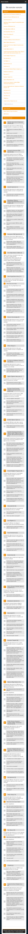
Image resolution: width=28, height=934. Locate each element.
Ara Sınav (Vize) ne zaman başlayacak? (15, 768)
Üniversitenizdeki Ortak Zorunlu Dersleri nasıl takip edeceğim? (15, 739)
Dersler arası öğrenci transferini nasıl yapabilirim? (14, 454)
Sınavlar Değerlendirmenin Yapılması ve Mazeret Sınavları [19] (15, 750)
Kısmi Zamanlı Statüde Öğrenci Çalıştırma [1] (15, 586)
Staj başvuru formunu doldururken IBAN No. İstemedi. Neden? (15, 785)
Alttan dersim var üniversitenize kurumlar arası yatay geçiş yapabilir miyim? (15, 810)
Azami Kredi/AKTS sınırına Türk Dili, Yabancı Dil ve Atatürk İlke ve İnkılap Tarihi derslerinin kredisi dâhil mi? (14, 306)
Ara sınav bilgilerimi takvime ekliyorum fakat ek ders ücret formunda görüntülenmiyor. (14, 402)
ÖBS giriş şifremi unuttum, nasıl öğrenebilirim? (13, 710)
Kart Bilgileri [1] (11, 520)
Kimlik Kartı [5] (11, 555)
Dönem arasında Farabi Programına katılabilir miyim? (14, 491)
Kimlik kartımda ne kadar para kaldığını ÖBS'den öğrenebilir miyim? (15, 527)
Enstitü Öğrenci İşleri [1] (13, 420)
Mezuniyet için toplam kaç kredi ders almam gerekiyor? (14, 632)
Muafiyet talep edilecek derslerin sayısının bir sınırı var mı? (15, 665)
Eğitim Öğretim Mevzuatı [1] (14, 376)
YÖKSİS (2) (6, 98)
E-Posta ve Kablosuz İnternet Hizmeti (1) (12, 39)
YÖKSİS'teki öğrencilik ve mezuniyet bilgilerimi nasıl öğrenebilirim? (14, 878)
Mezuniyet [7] (10, 613)
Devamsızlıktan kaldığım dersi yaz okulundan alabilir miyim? (13, 325)
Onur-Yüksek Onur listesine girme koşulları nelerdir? (13, 913)
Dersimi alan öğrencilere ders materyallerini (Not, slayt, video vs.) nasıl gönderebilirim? (15, 164)
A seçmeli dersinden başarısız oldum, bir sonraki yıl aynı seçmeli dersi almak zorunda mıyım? (15, 291)
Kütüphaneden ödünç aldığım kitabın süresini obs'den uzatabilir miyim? (14, 607)
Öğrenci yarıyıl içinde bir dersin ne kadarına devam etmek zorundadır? (14, 340)
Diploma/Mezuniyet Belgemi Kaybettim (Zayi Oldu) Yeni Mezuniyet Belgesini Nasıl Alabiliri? (14, 215)
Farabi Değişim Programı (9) (9, 55)
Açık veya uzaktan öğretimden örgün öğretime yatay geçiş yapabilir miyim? (14, 806)
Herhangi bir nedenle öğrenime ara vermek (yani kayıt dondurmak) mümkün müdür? (15, 545)
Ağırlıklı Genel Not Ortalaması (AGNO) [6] (15, 122)
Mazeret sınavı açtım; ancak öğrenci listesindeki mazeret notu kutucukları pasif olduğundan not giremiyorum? (15, 173)
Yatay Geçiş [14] (11, 794)
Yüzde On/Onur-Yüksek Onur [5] (14, 884)
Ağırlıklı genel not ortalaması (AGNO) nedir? (14, 130)
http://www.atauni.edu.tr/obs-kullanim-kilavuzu (14, 689)
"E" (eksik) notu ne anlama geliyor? (14, 758)
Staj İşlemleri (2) (7, 90)
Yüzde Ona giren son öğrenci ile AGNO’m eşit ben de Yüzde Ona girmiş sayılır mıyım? (15, 918)
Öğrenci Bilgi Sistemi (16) (9, 79)
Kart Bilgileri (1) (7, 61)
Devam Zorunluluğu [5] (13, 317)
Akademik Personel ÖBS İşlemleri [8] (13, 151)
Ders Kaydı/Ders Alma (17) (9, 31)
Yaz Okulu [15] (11, 830)
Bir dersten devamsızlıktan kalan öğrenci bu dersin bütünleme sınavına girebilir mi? (15, 772)
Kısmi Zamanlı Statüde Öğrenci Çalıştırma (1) (13, 69)
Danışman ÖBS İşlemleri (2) (9, 26)
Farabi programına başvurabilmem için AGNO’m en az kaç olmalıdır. (15, 495)
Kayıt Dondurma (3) (8, 63)
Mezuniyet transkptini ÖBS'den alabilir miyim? (14, 223)
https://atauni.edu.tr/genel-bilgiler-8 (14, 837)
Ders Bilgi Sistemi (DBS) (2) (9, 29)
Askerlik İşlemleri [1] (12, 187)
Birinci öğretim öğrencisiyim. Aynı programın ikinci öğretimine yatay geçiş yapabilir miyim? (15, 815)
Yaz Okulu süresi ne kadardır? (13, 860)
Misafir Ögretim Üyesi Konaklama (10, 111)
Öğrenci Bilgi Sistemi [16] (14, 682)
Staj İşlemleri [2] (11, 777)
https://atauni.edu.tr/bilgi (12, 283)
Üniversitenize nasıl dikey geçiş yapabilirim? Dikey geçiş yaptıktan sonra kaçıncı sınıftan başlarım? (15, 354)
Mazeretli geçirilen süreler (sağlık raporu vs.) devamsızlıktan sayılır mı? (15, 336)
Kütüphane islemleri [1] (13, 601)
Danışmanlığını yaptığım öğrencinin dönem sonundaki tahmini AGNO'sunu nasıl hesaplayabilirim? (14, 243)
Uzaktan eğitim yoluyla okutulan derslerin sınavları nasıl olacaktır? (15, 743)
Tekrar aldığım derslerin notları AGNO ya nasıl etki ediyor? (15, 141)
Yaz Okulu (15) (7, 95)
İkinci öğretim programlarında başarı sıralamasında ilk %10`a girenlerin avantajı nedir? (15, 909)
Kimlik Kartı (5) (7, 66)
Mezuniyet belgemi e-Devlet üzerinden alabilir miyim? (14, 628)
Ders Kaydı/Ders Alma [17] (14, 276)
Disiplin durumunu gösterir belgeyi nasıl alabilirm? (15, 220)
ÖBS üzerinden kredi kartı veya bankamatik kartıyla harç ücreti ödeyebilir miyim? (15, 715)
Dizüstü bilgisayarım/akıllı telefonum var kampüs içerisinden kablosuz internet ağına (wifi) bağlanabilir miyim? (15, 370)
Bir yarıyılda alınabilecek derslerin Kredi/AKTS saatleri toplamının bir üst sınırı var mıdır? (14, 311)
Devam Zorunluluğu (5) (8, 34)
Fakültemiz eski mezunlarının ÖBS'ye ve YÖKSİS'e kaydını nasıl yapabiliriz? (15, 465)
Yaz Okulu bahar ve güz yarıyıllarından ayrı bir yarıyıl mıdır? (14, 855)
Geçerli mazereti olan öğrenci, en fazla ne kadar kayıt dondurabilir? (15, 540)
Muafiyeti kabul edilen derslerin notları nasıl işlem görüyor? (14, 669)
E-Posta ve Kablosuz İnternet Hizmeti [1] (15, 361)
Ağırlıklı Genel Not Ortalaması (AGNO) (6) (12, 14)
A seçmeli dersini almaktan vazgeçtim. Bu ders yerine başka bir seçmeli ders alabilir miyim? (15, 296)
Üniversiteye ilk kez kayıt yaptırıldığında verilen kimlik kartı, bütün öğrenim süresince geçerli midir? (15, 580)
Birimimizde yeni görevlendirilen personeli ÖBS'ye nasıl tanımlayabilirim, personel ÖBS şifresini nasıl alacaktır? (15, 449)
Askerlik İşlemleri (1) (8, 19)
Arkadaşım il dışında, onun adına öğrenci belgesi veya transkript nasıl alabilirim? (15, 211)
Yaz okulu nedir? (10, 858)
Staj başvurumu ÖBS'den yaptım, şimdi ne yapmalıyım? (15, 789)
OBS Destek (6, 114)
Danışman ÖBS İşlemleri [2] (14, 234)
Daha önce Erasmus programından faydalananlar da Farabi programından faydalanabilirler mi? (15, 487)
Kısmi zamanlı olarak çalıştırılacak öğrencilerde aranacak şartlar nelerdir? (15, 595)
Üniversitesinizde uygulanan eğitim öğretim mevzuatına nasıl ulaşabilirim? (14, 383)
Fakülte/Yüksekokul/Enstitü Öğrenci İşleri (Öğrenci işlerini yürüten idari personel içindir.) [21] (15, 434)
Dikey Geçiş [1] (11, 345)
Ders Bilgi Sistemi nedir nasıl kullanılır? (14, 694)
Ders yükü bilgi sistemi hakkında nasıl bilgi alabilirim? (15, 406)
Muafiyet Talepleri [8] (12, 640)
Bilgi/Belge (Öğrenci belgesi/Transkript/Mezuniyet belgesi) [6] (14, 201)
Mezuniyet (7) (6, 74)
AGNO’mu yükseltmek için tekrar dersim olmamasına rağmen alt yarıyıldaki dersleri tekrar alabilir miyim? (15, 301)
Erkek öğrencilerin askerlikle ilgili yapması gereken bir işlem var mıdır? (15, 195)
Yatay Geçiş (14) (7, 93)
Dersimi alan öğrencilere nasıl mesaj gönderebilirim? (14, 168)
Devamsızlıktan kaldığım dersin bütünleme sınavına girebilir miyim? (15, 329)
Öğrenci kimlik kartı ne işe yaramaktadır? (15, 570)
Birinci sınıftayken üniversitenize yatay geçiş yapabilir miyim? (14, 819)
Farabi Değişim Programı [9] (14, 471)
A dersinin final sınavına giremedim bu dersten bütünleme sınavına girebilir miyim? (14, 762)
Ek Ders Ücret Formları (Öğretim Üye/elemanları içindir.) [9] (13, 390)
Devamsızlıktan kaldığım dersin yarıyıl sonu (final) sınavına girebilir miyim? (14, 332)
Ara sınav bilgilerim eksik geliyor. (13, 398)
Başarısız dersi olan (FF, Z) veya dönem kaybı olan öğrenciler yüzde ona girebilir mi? (15, 894)
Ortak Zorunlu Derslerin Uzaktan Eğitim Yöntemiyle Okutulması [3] (14, 722)
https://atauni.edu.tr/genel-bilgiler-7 (14, 801)
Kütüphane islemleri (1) (8, 71)
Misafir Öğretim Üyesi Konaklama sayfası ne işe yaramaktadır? (15, 426)
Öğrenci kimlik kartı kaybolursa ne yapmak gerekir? (14, 567)
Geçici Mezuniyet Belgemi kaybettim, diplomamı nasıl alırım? (14, 621)
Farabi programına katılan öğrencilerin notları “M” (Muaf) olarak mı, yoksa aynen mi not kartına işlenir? (15, 500)
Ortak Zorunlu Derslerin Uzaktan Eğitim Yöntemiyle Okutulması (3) (12, 83)
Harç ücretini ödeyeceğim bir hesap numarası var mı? (14, 512)
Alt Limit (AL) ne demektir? (12, 766)
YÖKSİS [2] (10, 865)
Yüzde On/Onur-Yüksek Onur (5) (10, 101)
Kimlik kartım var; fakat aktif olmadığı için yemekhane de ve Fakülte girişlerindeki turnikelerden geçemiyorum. (15, 562)
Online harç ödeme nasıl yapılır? (13, 515)
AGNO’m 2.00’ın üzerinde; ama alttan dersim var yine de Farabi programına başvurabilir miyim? (14, 137)
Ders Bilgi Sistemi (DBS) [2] (14, 253)
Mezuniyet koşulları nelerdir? (12, 635)
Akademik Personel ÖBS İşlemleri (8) (11, 17)
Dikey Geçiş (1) (7, 37)
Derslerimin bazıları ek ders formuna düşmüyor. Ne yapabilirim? (14, 410)
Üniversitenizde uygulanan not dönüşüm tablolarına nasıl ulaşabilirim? (15, 145)
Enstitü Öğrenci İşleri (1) (9, 49)
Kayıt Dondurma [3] (12, 532)
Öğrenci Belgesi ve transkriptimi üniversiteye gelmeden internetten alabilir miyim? (15, 228)
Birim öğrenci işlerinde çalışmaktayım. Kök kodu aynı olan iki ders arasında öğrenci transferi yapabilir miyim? (15, 444)
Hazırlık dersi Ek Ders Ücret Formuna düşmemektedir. (14, 414)
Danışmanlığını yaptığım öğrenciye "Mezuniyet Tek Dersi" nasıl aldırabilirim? (15, 247)
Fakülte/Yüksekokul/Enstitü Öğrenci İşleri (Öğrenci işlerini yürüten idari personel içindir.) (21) (14, 52)
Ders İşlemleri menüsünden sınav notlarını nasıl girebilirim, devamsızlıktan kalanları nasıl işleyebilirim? (15, 159)
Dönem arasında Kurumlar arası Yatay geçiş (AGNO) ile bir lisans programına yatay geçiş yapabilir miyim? (14, 824)
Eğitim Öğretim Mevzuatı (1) (9, 42)
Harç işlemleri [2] (11, 506)
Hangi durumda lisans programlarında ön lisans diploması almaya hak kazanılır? (15, 625)
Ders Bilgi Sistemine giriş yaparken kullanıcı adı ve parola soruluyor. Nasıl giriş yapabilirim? (14, 264)
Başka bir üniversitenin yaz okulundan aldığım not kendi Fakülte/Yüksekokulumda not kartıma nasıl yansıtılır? (14, 843)
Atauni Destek (4, 1)
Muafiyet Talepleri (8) (8, 77)
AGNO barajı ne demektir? (12, 133)
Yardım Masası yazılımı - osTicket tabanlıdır (14, 932)
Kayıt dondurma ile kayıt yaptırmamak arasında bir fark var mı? (14, 549)
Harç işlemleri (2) (7, 58)
